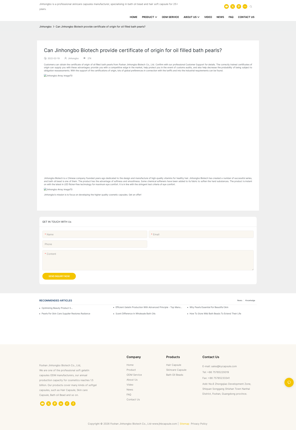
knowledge (250, 300)
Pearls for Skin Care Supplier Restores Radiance (66, 313)
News (239, 300)
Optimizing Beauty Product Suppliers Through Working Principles (58, 308)
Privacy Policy (199, 423)
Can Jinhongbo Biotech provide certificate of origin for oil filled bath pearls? (100, 26)
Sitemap (184, 423)
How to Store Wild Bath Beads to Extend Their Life (215, 313)
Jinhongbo (45, 26)
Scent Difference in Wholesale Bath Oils (135, 313)
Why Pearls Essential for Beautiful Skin (209, 307)
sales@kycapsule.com (224, 366)
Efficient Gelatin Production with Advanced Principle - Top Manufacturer (149, 307)
